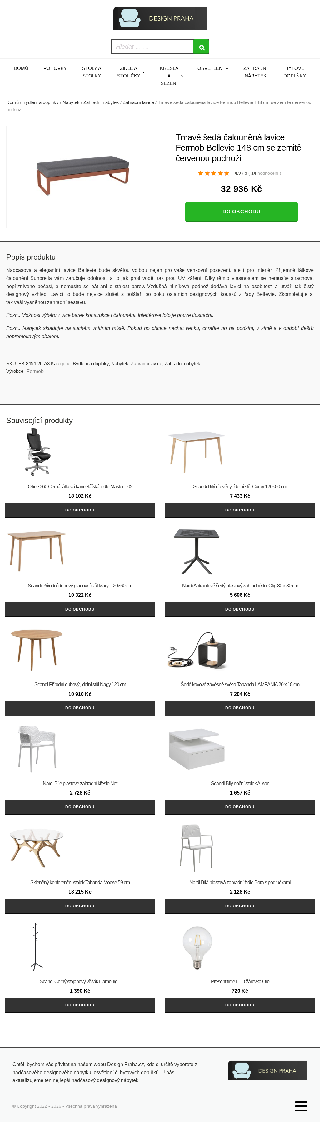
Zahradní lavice (138, 102)
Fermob (35, 371)
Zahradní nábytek (255, 72)
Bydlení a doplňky (40, 102)
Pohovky (55, 68)
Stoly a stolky (91, 72)
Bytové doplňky (294, 72)
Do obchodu (241, 211)
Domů (21, 68)
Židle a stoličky (128, 72)
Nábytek (71, 102)
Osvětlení (211, 68)
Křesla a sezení (169, 76)
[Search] (201, 46)
